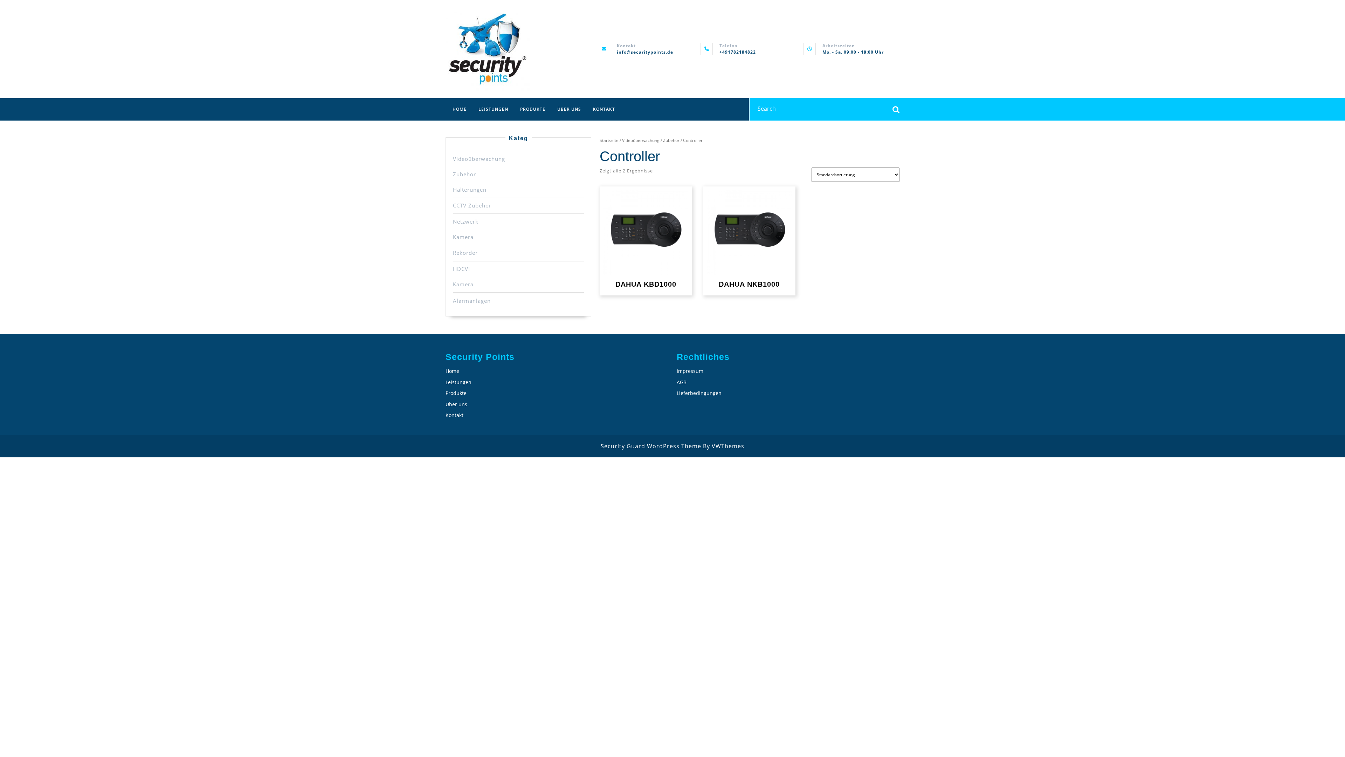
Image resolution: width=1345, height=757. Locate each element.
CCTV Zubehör (472, 205)
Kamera (463, 236)
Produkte (532, 109)
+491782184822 (737, 52)
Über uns (569, 109)
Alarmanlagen (472, 300)
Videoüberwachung (479, 158)
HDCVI (461, 268)
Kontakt (604, 109)
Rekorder (465, 252)
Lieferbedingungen (699, 393)
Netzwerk (465, 221)
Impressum (690, 371)
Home (460, 109)
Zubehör (464, 174)
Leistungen (493, 109)
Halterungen (470, 189)
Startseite (609, 140)
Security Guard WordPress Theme (651, 446)
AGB (682, 382)
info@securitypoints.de (645, 52)
